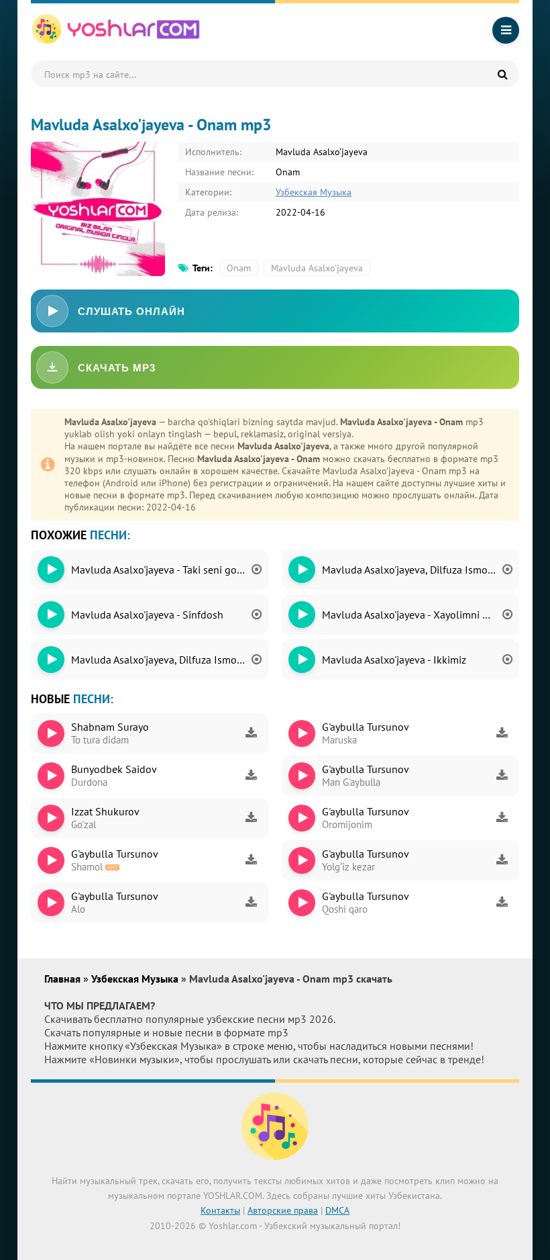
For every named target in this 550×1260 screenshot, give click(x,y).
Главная (63, 978)
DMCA (337, 1210)
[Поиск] (502, 73)
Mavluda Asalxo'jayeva (317, 268)
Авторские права (283, 1210)
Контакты (220, 1210)
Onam (239, 268)
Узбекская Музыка (313, 192)
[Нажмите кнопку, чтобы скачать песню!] (251, 733)
